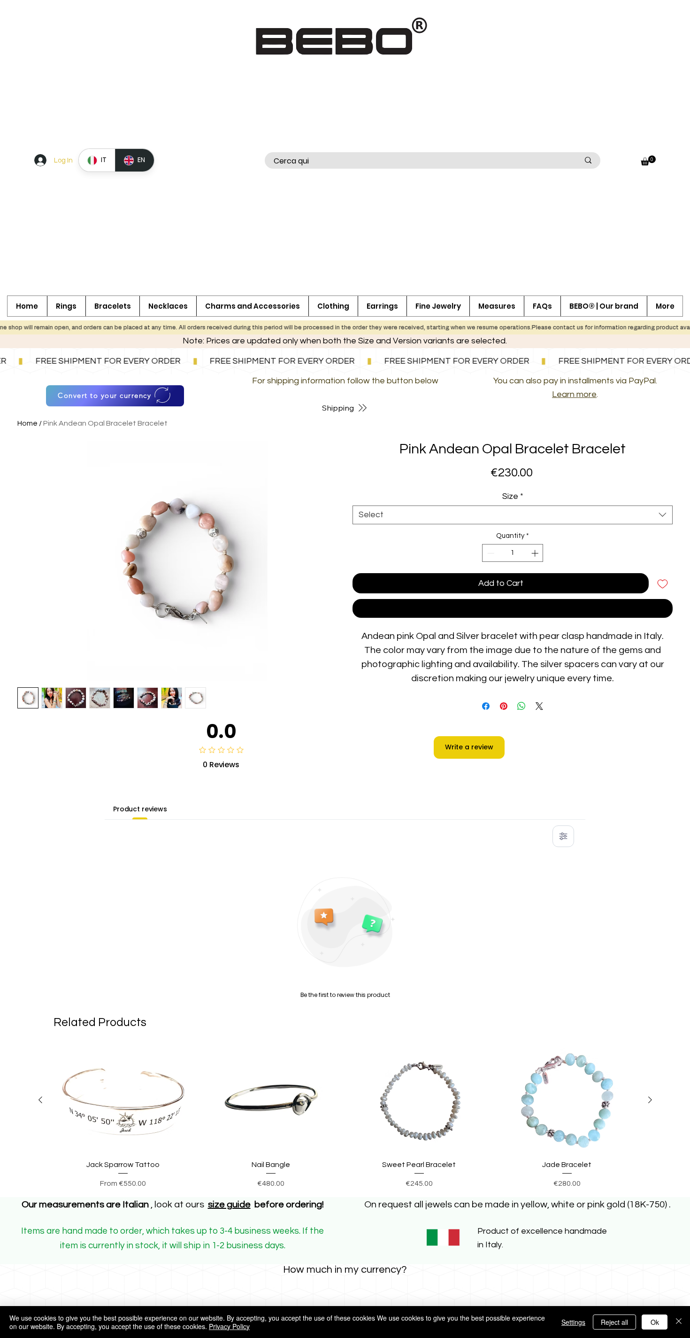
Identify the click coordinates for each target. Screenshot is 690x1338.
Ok (655, 1322)
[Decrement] (489, 553)
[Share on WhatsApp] (521, 706)
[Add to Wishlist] (662, 583)
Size (512, 496)
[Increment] (535, 553)
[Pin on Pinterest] (503, 706)
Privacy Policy (229, 1326)
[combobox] (513, 515)
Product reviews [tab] (140, 871)
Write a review (469, 809)
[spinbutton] (512, 553)
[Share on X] (539, 706)
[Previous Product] (40, 1161)
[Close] (678, 1322)
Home (27, 423)
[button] (252, 306)
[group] (345, 1181)
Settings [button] (573, 1322)
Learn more (574, 394)
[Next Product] (650, 1161)
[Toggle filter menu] (563, 899)
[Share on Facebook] (485, 706)
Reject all (614, 1322)
